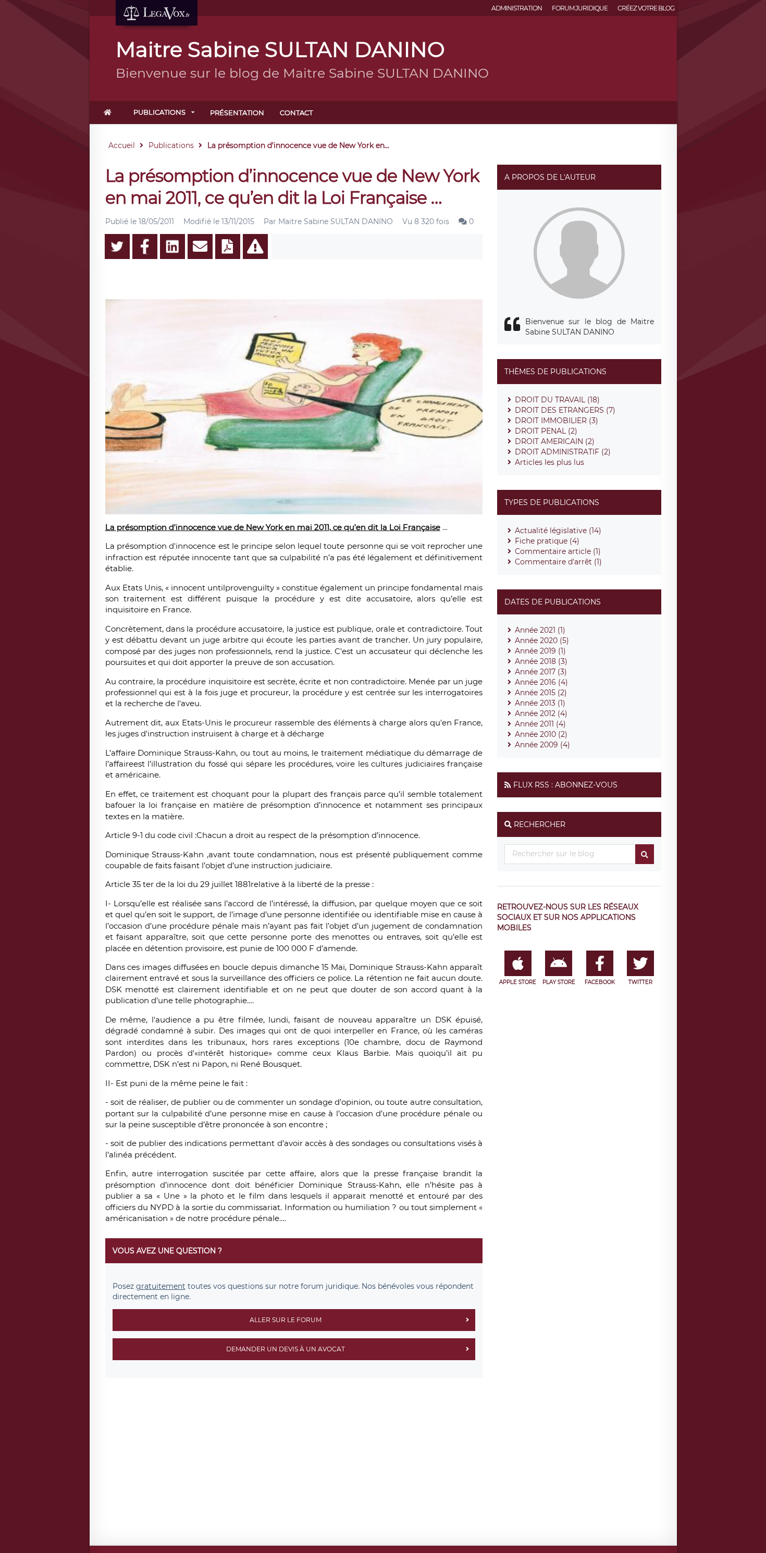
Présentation (237, 112)
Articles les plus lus (549, 462)
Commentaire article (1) (558, 551)
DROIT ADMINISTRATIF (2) (563, 452)
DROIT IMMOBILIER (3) (556, 420)
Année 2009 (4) (542, 744)
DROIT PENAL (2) (546, 431)
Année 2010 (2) (541, 734)
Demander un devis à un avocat (285, 1349)
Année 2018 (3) (541, 661)
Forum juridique (580, 8)
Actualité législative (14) (558, 530)
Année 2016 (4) (541, 682)
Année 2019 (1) (540, 651)
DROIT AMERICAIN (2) (555, 441)
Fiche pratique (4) (547, 541)
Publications (159, 112)
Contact (296, 112)
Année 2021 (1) (540, 630)
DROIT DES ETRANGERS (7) (565, 410)
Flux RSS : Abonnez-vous (565, 785)
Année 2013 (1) (540, 703)
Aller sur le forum (286, 1320)
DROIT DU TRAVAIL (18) (557, 399)
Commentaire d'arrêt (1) (558, 561)
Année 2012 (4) (541, 713)
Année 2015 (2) (541, 692)
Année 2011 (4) (540, 724)
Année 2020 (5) (542, 640)
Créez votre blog (645, 8)
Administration (516, 8)
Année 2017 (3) (541, 671)
